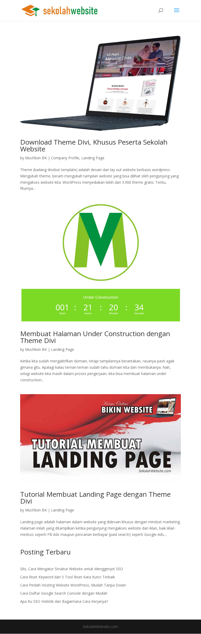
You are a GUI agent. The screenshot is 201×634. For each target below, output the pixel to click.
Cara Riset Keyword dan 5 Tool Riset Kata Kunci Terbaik (67, 576)
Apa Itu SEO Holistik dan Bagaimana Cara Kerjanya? (64, 601)
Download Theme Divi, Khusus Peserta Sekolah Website (94, 145)
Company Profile (65, 157)
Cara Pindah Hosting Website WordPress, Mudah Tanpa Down (73, 585)
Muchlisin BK (36, 157)
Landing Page (92, 157)
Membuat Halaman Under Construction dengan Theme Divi (95, 337)
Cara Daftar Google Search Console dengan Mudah (63, 593)
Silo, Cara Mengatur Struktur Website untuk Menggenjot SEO (71, 568)
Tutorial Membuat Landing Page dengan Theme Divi (95, 497)
